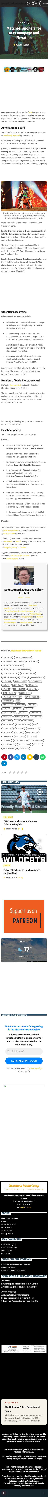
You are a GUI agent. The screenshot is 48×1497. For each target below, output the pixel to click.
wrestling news (9, 748)
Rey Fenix (19, 732)
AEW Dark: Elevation (23, 657)
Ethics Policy (6, 1227)
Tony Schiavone (9, 744)
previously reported (12, 135)
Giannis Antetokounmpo (12, 697)
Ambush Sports (35, 614)
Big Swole (23, 677)
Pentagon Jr (7, 732)
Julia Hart (17, 709)
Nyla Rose (20, 728)
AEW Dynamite (8, 661)
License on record (32, 1441)
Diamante (6, 689)
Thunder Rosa (19, 740)
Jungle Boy (29, 709)
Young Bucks (24, 748)
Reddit (18, 541)
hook (18, 701)
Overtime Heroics (26, 622)
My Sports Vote (27, 617)
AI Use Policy (6, 1230)
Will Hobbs (37, 744)
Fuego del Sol (24, 693)
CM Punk (6, 685)
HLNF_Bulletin (9, 533)
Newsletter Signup (8, 1244)
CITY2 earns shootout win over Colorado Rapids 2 (20, 823)
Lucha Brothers (21, 717)
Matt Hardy (28, 721)
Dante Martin (31, 685)
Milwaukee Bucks (23, 725)
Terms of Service (29, 1459)
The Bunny (7, 740)
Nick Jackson (7, 728)
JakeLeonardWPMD (10, 530)
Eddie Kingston (19, 689)
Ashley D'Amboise (9, 677)
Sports (7, 866)
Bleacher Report (10, 622)
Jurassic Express (9, 713)
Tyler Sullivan (24, 744)
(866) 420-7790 (25, 1207)
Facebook (8, 541)
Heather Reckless (32, 697)
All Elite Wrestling (10, 673)
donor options (12, 559)
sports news (20, 736)
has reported (15, 385)
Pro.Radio (9, 1449)
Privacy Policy (7, 1233)
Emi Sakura (33, 689)
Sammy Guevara (32, 732)
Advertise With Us (8, 1224)
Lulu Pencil (7, 721)
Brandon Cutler (37, 677)
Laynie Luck (7, 717)
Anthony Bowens (28, 673)
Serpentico (7, 736)
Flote (14, 547)
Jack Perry (32, 705)
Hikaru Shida (8, 701)
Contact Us (5, 1253)
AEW (30, 112)
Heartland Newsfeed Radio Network (19, 611)
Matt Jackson (8, 725)
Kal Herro (23, 713)
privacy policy (35, 1068)
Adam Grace (7, 657)
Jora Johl (6, 709)
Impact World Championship (14, 705)
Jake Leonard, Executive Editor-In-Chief (24, 591)
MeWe (23, 547)
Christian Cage (35, 681)
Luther (17, 721)
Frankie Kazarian (9, 693)
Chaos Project (20, 681)
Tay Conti (32, 736)
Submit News (6, 1250)
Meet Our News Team (9, 1218)
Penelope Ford (33, 728)
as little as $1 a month (20, 555)
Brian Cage (7, 681)
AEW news (20, 661)
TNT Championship (36, 740)
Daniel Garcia (17, 685)
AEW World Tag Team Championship (16, 669)
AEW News (24, 22)
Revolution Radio (8, 1267)
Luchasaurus (36, 717)
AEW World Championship (13, 665)
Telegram (7, 547)
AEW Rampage (33, 661)
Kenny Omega (36, 713)
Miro (35, 725)
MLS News (8, 817)
